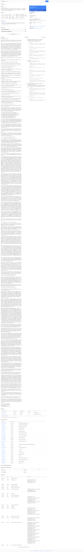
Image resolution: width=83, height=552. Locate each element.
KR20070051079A (3, 452)
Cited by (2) (32, 26)
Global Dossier (38, 28)
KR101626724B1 (3, 426)
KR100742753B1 (3, 457)
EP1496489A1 (3, 431)
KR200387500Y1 (3, 454)
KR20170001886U (3, 447)
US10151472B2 (3, 424)
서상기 (33, 13)
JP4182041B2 (3, 449)
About (31, 550)
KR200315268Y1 (3, 439)
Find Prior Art (38, 10)
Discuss (41, 28)
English (35, 12)
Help (51, 550)
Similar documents (40, 26)
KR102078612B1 (3, 412)
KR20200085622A (3, 436)
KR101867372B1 (3, 429)
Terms (44, 550)
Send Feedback (36, 550)
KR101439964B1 (3, 434)
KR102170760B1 (3, 414)
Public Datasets (41, 550)
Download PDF (33, 10)
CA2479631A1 (3, 444)
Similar (42, 10)
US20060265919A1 (3, 423)
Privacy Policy (48, 550)
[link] (13, 23)
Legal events (35, 26)
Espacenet (34, 28)
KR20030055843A (3, 459)
